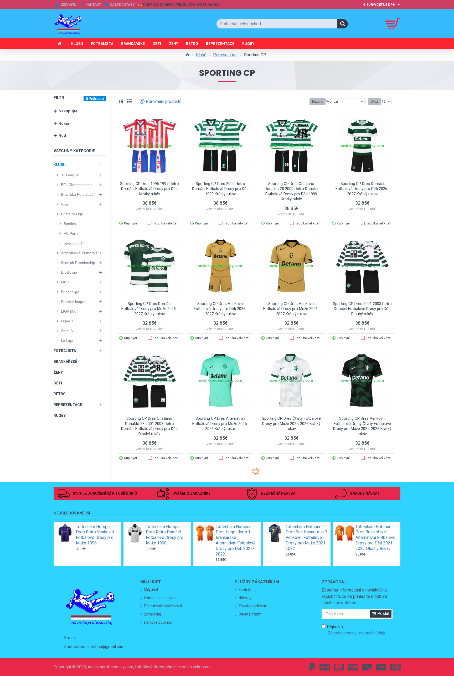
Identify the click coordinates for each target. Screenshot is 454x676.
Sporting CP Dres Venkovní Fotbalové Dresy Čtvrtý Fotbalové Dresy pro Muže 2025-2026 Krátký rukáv (362, 426)
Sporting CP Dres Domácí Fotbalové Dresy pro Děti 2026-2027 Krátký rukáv (362, 188)
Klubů (201, 54)
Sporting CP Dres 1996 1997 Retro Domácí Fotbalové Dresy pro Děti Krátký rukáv (149, 188)
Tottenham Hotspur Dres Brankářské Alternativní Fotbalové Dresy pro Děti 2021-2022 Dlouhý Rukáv (375, 537)
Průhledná (96, 99)
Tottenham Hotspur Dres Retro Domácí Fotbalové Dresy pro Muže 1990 (164, 534)
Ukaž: (375, 101)
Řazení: (317, 101)
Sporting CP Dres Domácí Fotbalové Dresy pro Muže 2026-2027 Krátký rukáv (149, 308)
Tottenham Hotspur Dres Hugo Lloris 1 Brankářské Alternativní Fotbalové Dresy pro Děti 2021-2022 (236, 540)
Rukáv (64, 123)
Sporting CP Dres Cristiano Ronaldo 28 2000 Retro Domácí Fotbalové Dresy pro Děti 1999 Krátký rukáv (291, 191)
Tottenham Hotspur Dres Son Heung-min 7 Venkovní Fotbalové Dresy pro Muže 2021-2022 (306, 537)
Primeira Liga (225, 54)
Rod (62, 135)
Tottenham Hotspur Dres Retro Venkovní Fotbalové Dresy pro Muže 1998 (95, 534)
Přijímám (356, 629)
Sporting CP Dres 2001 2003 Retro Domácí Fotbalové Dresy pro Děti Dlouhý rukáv (362, 308)
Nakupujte (68, 111)
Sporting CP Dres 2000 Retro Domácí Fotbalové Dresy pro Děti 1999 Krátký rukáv (220, 188)
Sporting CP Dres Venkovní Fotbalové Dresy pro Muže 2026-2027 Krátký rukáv (291, 308)
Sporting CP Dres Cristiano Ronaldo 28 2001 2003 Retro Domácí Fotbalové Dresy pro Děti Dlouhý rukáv (149, 426)
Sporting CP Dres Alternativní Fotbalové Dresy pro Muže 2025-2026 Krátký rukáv (220, 423)
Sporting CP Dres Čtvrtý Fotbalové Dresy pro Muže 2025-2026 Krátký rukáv (291, 423)
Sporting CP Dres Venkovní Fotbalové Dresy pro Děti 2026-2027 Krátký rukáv (220, 308)
